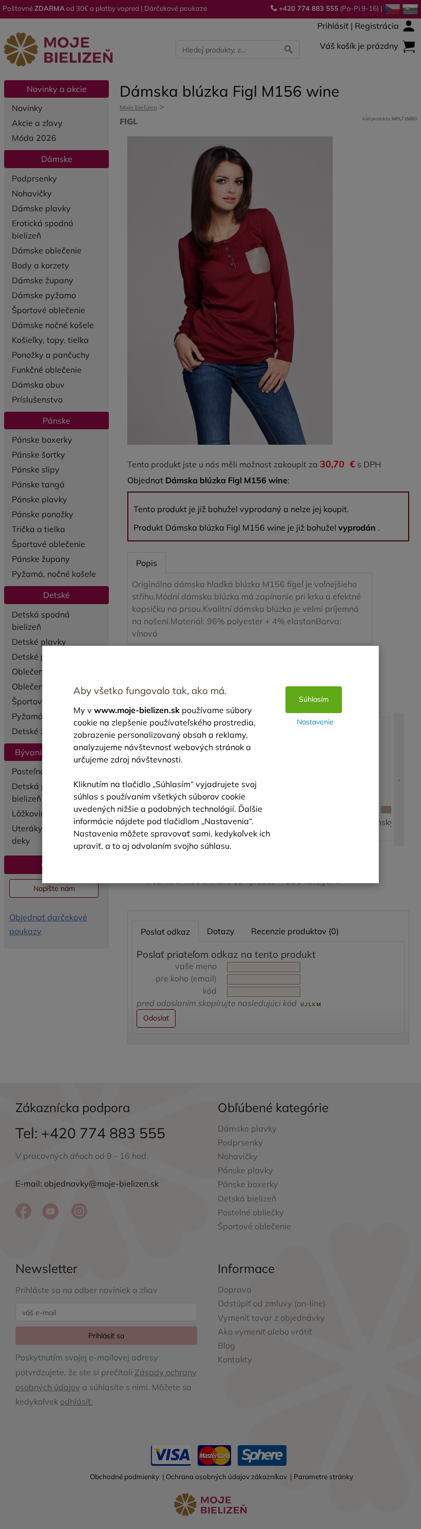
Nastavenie (315, 721)
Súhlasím (314, 699)
